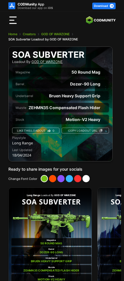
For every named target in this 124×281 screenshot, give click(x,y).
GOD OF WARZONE (55, 34)
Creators (29, 34)
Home (12, 34)
